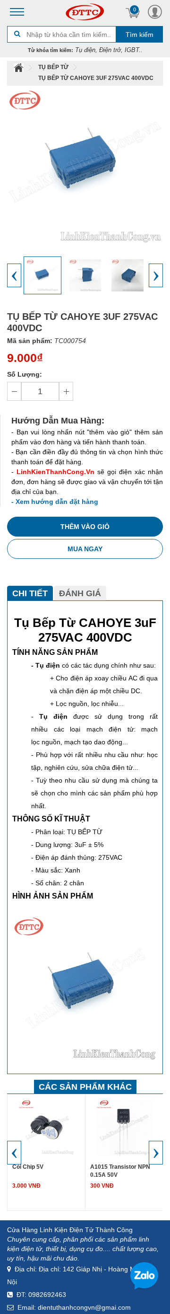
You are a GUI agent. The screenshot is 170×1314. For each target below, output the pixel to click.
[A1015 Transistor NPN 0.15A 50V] (124, 1127)
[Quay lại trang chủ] (19, 67)
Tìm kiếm (139, 34)
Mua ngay (85, 549)
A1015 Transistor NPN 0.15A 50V (120, 1171)
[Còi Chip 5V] (46, 1127)
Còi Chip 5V (27, 1167)
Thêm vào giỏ (85, 526)
